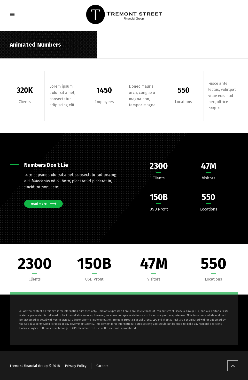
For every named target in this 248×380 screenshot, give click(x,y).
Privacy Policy (75, 366)
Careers (102, 366)
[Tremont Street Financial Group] (124, 14)
